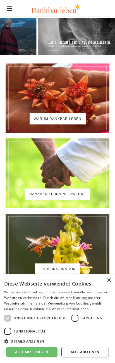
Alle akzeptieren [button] (31, 352)
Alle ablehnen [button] (85, 352)
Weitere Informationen (70, 309)
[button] (57, 341)
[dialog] (57, 318)
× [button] (109, 280)
